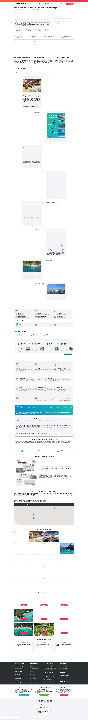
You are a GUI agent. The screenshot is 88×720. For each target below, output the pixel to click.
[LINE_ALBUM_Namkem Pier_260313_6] (51, 536)
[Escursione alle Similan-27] (51, 571)
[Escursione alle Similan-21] (67, 583)
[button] (72, 347)
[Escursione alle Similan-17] (47, 14)
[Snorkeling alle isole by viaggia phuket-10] (36, 548)
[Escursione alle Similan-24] (47, 16)
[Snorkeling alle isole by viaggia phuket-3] (21, 560)
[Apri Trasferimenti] (43, 3)
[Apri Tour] (37, 3)
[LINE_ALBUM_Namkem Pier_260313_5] (51, 583)
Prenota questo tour (22, 331)
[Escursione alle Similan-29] (51, 548)
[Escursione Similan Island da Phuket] (42, 15)
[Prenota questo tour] (16, 331)
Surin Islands (52, 427)
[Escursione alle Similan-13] (36, 560)
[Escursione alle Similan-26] (21, 548)
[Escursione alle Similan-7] (21, 571)
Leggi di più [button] (18, 351)
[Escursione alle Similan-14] (51, 560)
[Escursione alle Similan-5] (45, 14)
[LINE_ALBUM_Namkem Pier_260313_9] (21, 536)
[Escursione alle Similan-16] (21, 583)
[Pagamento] (36, 397)
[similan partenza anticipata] (67, 548)
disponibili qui (44, 501)
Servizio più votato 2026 (43, 711)
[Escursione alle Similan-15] (67, 560)
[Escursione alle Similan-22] (67, 571)
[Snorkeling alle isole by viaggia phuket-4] (45, 16)
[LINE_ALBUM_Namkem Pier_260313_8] (36, 536)
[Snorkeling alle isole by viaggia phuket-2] (67, 536)
